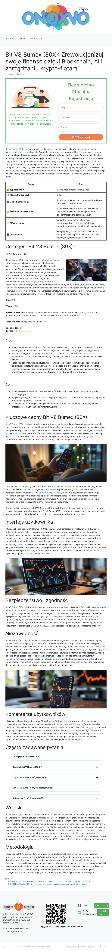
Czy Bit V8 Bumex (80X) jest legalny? (30, 777)
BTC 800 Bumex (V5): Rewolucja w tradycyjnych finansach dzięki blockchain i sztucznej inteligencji (49, 881)
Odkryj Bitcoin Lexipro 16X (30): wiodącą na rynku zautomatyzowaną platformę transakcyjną (46, 884)
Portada (9, 38)
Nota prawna (71, 947)
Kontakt (105, 947)
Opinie (22, 38)
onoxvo (21, 74)
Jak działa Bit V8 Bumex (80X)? (27, 767)
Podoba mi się (101, 905)
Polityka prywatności (89, 947)
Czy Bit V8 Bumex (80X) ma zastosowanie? (33, 788)
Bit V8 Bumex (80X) (14, 149)
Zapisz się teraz (81, 137)
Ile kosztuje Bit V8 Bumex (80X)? (28, 798)
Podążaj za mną (102, 912)
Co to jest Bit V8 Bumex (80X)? (27, 756)
